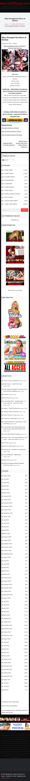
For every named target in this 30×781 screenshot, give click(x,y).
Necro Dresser (7, 398)
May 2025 (6, 526)
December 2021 (7, 666)
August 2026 (6, 476)
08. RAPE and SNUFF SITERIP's (11, 194)
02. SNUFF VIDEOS (8, 173)
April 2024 (6, 571)
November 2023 (7, 588)
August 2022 (6, 639)
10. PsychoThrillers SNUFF (10, 200)
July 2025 (6, 520)
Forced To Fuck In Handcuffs (11, 380)
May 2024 (6, 567)
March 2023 (6, 615)
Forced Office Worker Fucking (11, 434)
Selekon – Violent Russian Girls (11, 408)
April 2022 (6, 652)
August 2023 (6, 598)
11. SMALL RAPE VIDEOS (10, 204)
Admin (15, 43)
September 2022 (8, 635)
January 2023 (7, 622)
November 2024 (7, 547)
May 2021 (6, 690)
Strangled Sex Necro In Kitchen (10, 128)
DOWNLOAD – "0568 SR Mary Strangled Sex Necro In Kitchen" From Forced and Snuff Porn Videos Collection (15, 91)
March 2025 (6, 533)
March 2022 (6, 656)
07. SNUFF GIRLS (8, 190)
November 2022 (7, 628)
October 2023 (7, 591)
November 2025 (7, 506)
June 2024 (6, 564)
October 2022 (7, 632)
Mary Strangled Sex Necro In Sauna (11, 131)
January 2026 (7, 499)
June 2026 (6, 482)
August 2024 (6, 557)
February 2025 (7, 537)
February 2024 (7, 577)
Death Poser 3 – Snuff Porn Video (12, 384)
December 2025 (7, 503)
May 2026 (6, 486)
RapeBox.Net (5, 735)
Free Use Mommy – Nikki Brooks (12, 454)
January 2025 (7, 540)
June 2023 (6, 605)
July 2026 (6, 479)
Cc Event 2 (6, 442)
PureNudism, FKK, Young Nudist (10, 702)
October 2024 (7, 550)
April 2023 (6, 611)
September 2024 (8, 554)
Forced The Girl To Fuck (9, 415)
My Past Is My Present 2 (10, 446)
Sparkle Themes (5, 778)
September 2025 (8, 513)
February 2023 (7, 618)
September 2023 (8, 594)
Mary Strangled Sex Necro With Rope (12, 135)
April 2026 (6, 489)
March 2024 (6, 574)
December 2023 (7, 584)
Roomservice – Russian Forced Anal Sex (14, 449)
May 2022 (6, 649)
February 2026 (7, 496)
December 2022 (7, 625)
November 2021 (7, 669)
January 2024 (7, 581)
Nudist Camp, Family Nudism (10, 706)
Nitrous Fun (6, 460)
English (6, 160)
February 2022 (7, 659)
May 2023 (6, 608)
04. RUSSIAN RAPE (8, 180)
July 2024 (6, 560)
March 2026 (6, 492)
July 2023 (6, 601)
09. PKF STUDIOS (8, 197)
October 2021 (7, 673)
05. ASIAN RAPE (7, 183)
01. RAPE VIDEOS (8, 170)
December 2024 (7, 543)
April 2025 (6, 530)
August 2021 (6, 679)
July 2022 (6, 642)
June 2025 (6, 523)
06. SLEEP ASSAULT (8, 187)
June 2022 (6, 645)
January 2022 (7, 662)
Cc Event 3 (6, 394)
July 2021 (6, 683)
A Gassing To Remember (10, 418)
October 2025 (7, 509)
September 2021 (8, 676)
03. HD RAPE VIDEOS (9, 177)
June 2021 (6, 686)
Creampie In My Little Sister (10, 411)
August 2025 (6, 516)
